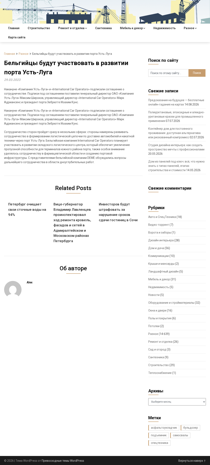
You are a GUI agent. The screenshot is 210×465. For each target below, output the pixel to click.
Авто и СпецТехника (162, 217)
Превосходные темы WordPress (63, 460)
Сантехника (103, 28)
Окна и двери (157, 310)
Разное (189, 28)
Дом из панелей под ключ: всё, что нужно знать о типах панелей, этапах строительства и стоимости (176, 166)
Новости (154, 295)
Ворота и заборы (159, 232)
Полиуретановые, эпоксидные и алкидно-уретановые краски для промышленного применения (176, 117)
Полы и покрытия (159, 318)
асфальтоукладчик (164, 427)
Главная (13, 28)
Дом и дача (156, 248)
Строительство (39, 28)
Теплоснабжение (160, 373)
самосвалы (180, 435)
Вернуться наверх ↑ (192, 460)
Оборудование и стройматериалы (171, 302)
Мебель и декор (131, 28)
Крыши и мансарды (161, 263)
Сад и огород (157, 349)
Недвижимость (164, 28)
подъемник (159, 435)
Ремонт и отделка (71, 28)
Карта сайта (16, 37)
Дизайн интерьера (161, 240)
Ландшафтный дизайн (163, 271)
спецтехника (159, 442)
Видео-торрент (158, 224)
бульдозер (190, 427)
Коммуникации (158, 256)
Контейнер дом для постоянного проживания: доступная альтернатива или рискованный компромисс (174, 133)
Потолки (154, 326)
